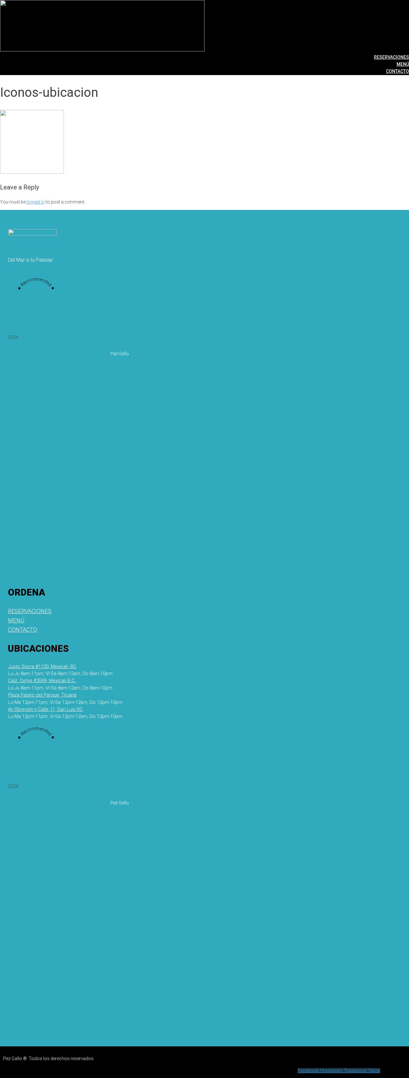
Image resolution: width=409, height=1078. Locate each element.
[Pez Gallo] (120, 567)
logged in (36, 201)
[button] (60, 673)
